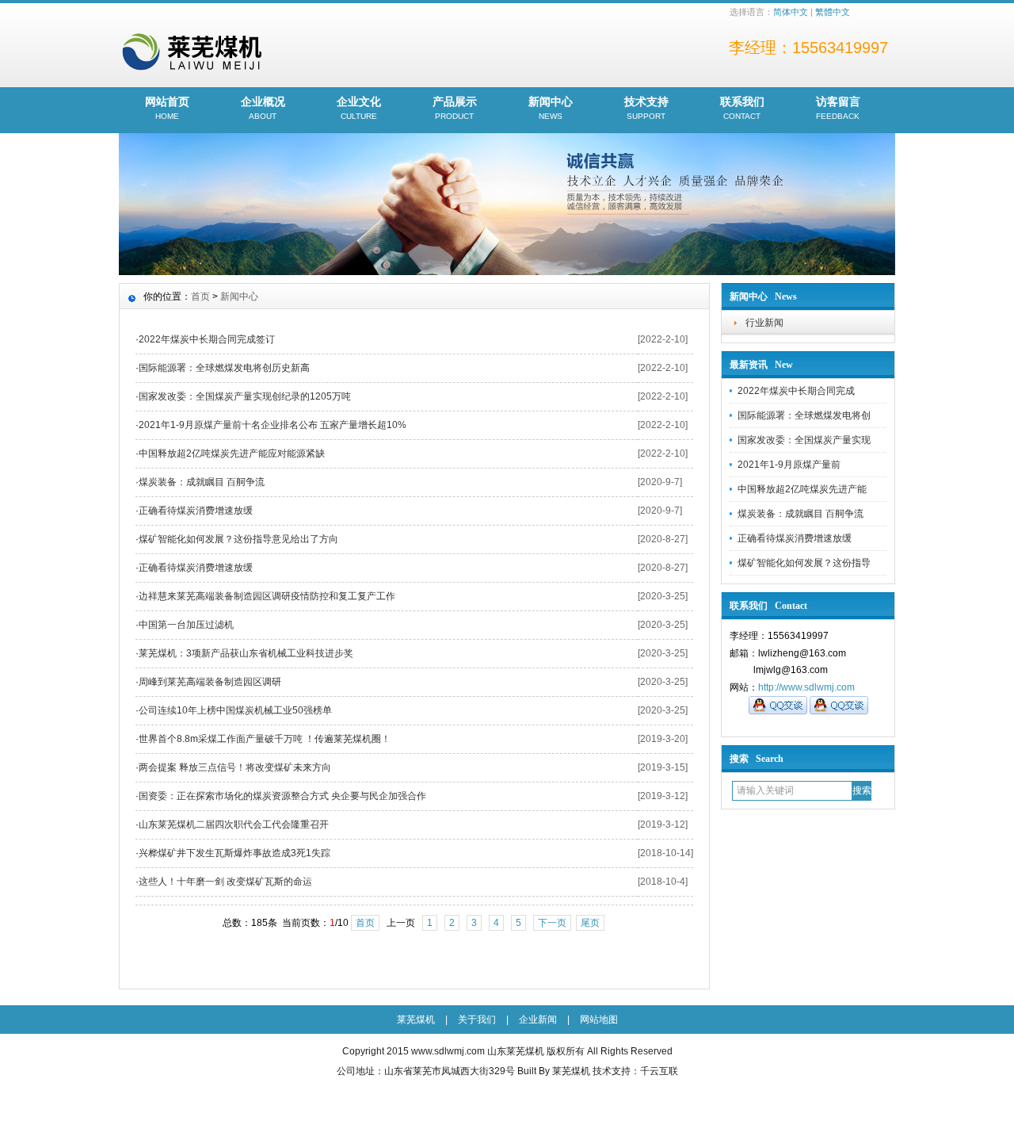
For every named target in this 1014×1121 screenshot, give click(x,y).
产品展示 (455, 108)
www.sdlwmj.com (448, 1051)
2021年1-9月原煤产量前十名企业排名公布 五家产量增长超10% (272, 424)
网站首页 (167, 108)
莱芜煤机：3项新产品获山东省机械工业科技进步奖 (246, 653)
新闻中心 (550, 108)
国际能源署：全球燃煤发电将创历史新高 (224, 367)
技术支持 (646, 108)
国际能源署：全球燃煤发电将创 (804, 415)
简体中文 (790, 12)
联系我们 (742, 108)
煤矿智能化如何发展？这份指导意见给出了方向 (238, 539)
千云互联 (659, 1071)
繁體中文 (832, 12)
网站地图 (599, 1019)
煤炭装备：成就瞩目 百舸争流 (800, 513)
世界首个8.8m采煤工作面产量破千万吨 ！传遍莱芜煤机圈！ (265, 738)
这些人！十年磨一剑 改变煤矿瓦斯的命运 (225, 881)
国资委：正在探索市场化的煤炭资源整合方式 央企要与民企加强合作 (282, 796)
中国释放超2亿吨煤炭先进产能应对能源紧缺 (232, 453)
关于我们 (477, 1019)
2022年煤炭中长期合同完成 (796, 390)
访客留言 (838, 108)
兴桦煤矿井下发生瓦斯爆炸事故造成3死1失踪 (234, 853)
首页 (200, 296)
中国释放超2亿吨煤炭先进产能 (802, 489)
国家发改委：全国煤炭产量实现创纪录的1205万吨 (245, 396)
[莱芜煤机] (507, 271)
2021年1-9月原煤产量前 (789, 464)
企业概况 (263, 108)
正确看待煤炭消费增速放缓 (795, 538)
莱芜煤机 (416, 1019)
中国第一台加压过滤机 (186, 624)
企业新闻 (538, 1019)
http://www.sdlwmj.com (806, 687)
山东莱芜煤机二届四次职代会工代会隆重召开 (234, 824)
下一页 (552, 922)
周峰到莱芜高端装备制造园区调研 (210, 681)
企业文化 (359, 108)
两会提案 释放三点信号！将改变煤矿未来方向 (235, 767)
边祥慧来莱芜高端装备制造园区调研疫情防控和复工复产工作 (267, 596)
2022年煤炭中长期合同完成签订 (207, 339)
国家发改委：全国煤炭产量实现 (804, 440)
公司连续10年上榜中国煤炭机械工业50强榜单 (235, 710)
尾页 (590, 922)
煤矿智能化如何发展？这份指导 (804, 562)
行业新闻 (764, 322)
